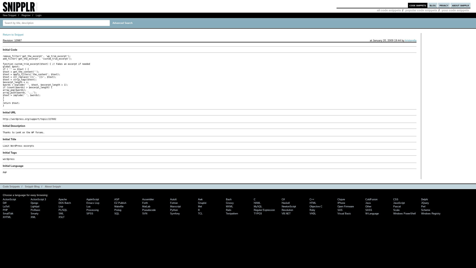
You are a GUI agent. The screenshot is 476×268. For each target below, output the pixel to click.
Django (34, 203)
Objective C (316, 206)
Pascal (397, 206)
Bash (228, 199)
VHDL (313, 213)
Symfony (175, 213)
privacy (444, 5)
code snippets (417, 5)
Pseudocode (149, 210)
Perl (423, 206)
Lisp (61, 206)
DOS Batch (65, 203)
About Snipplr (53, 186)
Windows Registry (430, 213)
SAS (339, 210)
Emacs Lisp (92, 203)
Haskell (286, 203)
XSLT (62, 217)
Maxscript (175, 206)
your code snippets (455, 10)
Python (174, 210)
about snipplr (460, 5)
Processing (92, 210)
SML (61, 213)
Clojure (341, 199)
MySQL (258, 206)
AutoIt (173, 199)
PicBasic (35, 210)
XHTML (7, 217)
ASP (116, 199)
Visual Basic (344, 213)
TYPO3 (258, 213)
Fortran (174, 203)
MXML (229, 206)
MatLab (146, 206)
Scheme (425, 210)
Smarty (34, 213)
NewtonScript (289, 206)
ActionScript (9, 199)
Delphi (424, 199)
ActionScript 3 (38, 199)
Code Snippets (11, 186)
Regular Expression (264, 210)
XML (33, 217)
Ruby (312, 210)
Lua (88, 206)
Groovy (230, 203)
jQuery (425, 203)
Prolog (117, 210)
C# (283, 199)
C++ (312, 199)
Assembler (148, 199)
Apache (63, 199)
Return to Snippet (13, 34)
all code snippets (389, 10)
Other (368, 206)
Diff (5, 203)
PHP (5, 210)
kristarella (410, 40)
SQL (116, 213)
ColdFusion (371, 199)
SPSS (89, 213)
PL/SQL (63, 210)
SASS (368, 210)
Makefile (118, 206)
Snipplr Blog (32, 186)
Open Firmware (345, 206)
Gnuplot (202, 203)
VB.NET (286, 213)
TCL (200, 213)
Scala (396, 210)
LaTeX (6, 206)
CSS (395, 199)
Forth (145, 203)
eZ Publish (120, 203)
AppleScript (92, 199)
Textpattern (232, 213)
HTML (313, 203)
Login (38, 15)
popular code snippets (421, 10)
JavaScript (399, 203)
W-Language (372, 213)
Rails (228, 210)
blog (433, 5)
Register (26, 15)
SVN (144, 213)
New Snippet (9, 15)
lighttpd (35, 206)
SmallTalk (8, 213)
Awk (200, 199)
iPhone (341, 203)
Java (368, 203)
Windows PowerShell (404, 213)
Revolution (287, 210)
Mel (200, 206)
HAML (257, 203)
